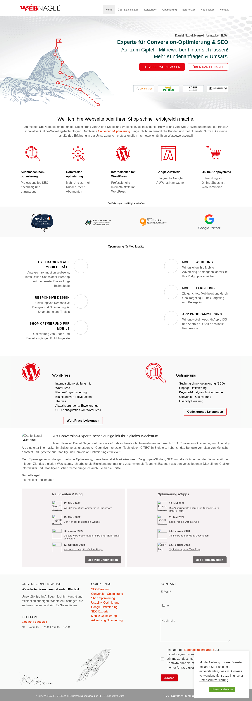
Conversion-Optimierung (114, 131)
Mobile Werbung (197, 262)
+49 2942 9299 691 (34, 622)
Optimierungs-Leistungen (205, 411)
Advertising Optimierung (107, 620)
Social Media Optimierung (184, 521)
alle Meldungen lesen (103, 559)
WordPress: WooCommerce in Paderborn (88, 507)
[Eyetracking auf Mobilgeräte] (81, 266)
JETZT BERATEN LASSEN (162, 67)
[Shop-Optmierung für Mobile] (81, 328)
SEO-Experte (99, 611)
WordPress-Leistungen (83, 420)
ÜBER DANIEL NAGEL (208, 67)
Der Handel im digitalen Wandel (82, 521)
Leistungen (150, 9)
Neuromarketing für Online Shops (83, 549)
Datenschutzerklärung (199, 649)
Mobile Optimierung (104, 615)
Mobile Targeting (198, 288)
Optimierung (169, 9)
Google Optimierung (104, 607)
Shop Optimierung (103, 598)
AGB (166, 695)
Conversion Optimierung (107, 593)
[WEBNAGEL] (40, 9)
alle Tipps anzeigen (209, 559)
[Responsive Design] (81, 302)
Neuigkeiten (208, 9)
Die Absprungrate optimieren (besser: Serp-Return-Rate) (194, 509)
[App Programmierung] (171, 318)
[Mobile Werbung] (171, 266)
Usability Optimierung (105, 602)
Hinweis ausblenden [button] (222, 689)
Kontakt (224, 9)
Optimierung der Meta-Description (189, 535)
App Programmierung (202, 314)
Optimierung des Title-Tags (184, 549)
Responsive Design (52, 297)
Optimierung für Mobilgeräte (126, 246)
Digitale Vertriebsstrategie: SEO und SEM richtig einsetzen (92, 537)
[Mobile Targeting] (171, 292)
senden (169, 677)
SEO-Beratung (100, 589)
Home (109, 9)
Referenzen (189, 9)
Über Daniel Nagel (128, 9)
